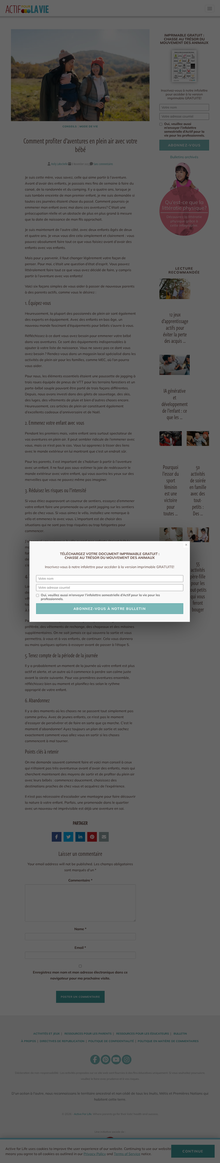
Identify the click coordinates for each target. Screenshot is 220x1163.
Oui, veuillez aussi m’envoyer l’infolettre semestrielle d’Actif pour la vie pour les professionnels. (100, 597)
